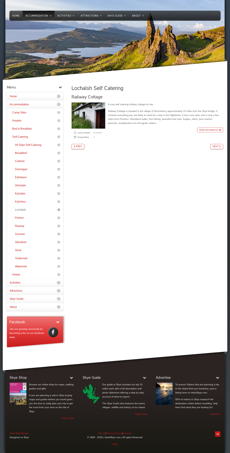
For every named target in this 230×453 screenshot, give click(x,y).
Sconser (20, 234)
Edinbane (21, 177)
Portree (19, 217)
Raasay (19, 225)
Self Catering (20, 136)
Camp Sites (19, 112)
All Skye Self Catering (28, 144)
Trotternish (21, 258)
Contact (127, 433)
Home (13, 96)
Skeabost (20, 242)
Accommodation (19, 104)
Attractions (16, 290)
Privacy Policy (114, 433)
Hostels (16, 120)
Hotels (16, 274)
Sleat (18, 250)
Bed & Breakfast (22, 128)
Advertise (215, 414)
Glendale (20, 185)
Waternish (21, 266)
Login (115, 444)
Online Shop (67, 418)
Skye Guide (17, 298)
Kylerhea (20, 201)
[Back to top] (217, 434)
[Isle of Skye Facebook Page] (53, 332)
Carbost (19, 161)
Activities (15, 282)
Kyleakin (20, 193)
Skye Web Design (19, 433)
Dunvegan (21, 169)
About (13, 306)
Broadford (21, 153)
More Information (208, 130)
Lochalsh (20, 209)
